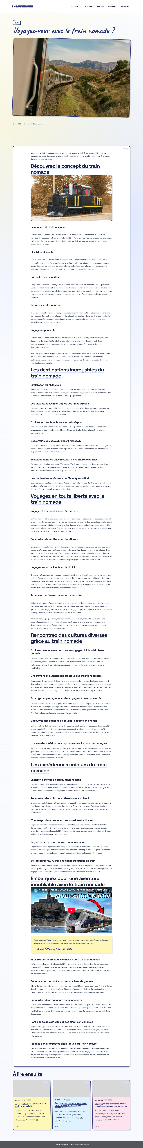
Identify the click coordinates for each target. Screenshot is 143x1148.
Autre (17, 22)
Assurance (112, 6)
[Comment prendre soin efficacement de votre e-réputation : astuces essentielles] (71, 1088)
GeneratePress (84, 1145)
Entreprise (88, 6)
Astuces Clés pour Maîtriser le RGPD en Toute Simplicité (30, 1104)
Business (100, 6)
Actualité (76, 6)
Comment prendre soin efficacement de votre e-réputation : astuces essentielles (71, 1105)
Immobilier (125, 6)
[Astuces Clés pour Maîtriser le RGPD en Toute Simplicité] (31, 1088)
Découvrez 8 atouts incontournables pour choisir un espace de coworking (111, 1104)
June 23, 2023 (64, 949)
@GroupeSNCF (43, 940)
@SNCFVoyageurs (53, 940)
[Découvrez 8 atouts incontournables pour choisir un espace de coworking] (111, 1088)
